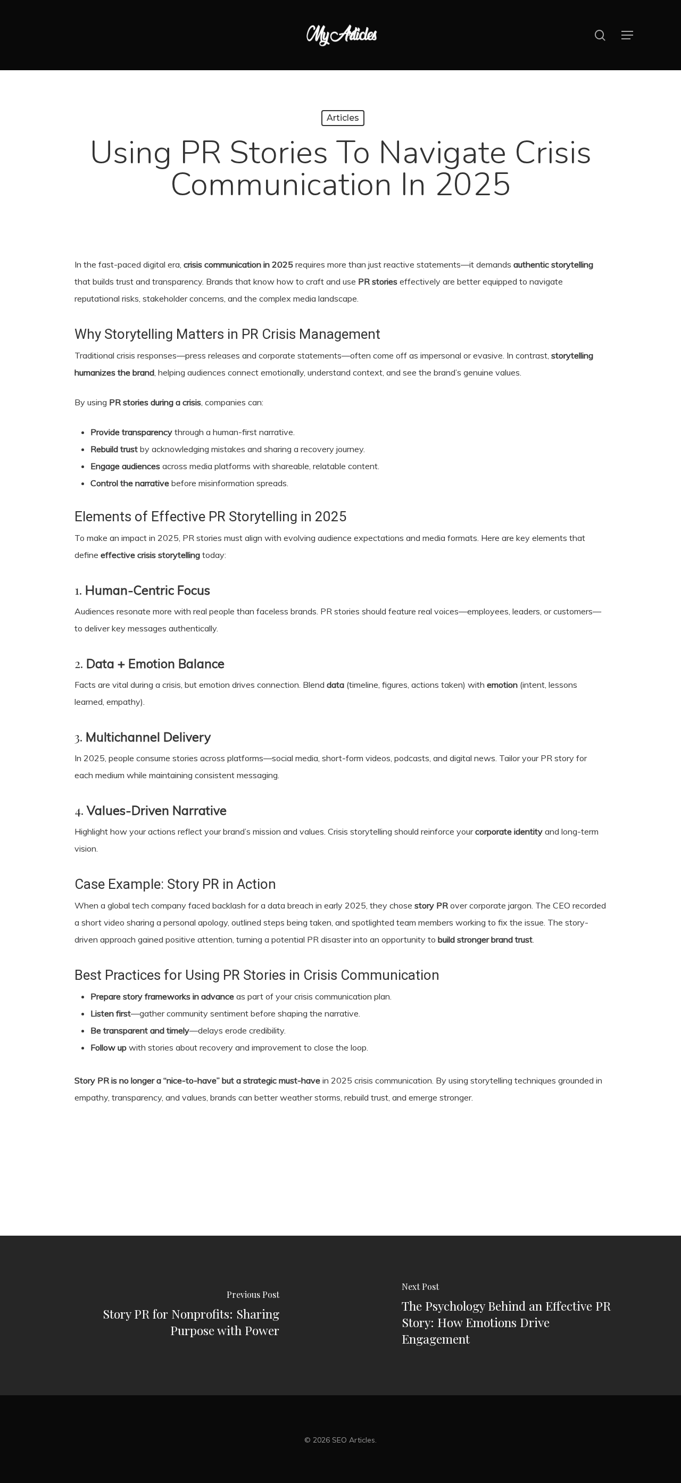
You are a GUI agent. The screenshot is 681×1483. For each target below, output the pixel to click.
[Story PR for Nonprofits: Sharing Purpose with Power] (170, 1315)
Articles (343, 118)
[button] (627, 35)
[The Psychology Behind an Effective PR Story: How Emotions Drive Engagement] (510, 1315)
